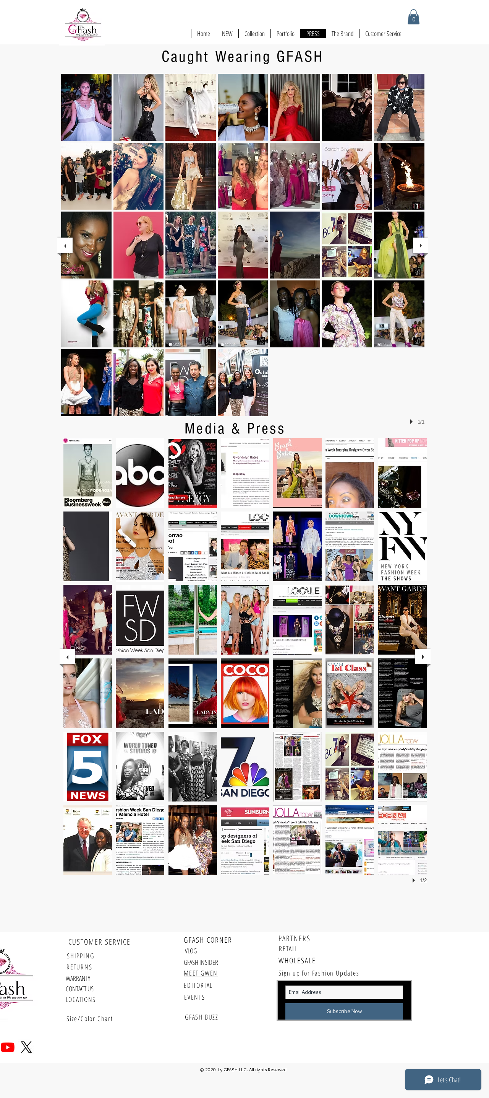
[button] (413, 16)
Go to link (75, 134)
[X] (26, 1047)
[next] (420, 245)
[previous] (65, 245)
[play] (412, 421)
